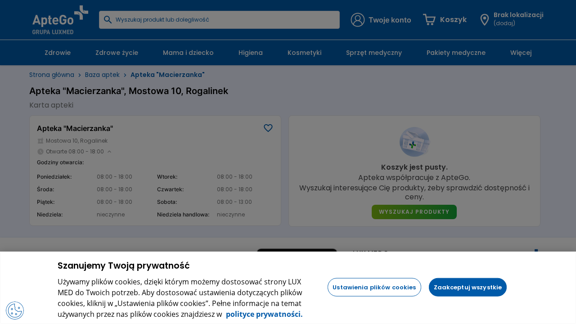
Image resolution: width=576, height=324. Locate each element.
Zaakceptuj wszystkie (468, 287)
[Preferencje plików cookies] (15, 311)
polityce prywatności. (263, 314)
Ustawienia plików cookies (374, 287)
